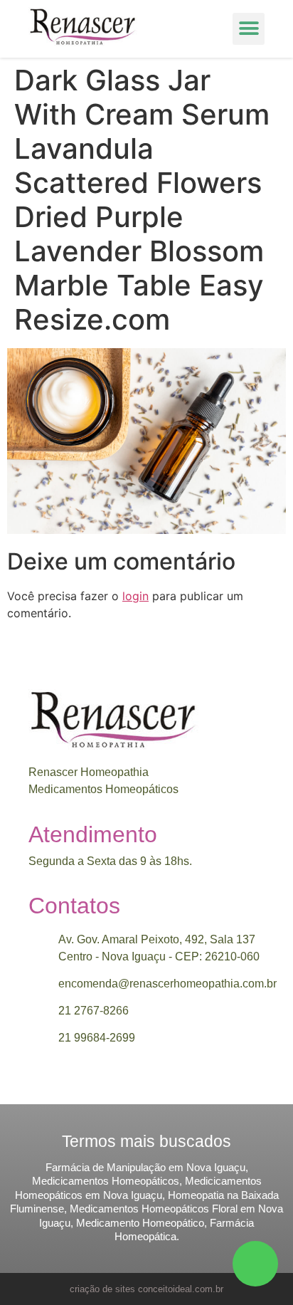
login (135, 596)
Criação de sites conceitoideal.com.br (146, 1289)
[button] (249, 29)
